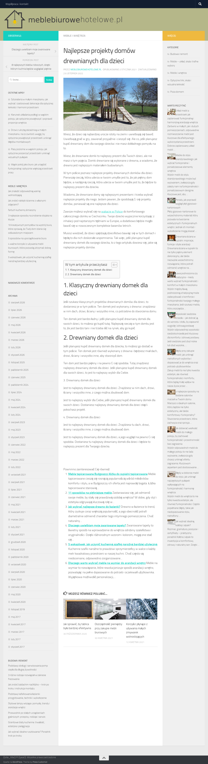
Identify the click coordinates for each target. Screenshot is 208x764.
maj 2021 (15, 504)
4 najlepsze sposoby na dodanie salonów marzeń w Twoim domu (183, 395)
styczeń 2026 (18, 354)
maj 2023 (15, 429)
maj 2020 (15, 594)
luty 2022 (15, 467)
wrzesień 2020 (18, 564)
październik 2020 (19, 557)
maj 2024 (15, 399)
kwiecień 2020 (18, 601)
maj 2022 (15, 452)
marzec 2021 (17, 519)
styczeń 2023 (18, 437)
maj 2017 (15, 616)
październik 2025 (19, 369)
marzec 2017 (17, 631)
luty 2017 (15, 639)
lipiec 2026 (16, 310)
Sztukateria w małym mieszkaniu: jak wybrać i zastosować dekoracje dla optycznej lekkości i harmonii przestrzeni (30, 103)
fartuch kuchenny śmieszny (22, 210)
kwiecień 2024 (18, 407)
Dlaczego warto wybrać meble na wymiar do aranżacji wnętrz (107, 563)
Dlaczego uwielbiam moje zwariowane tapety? (97, 525)
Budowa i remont (179, 54)
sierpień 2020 (18, 572)
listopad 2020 (18, 549)
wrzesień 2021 (18, 474)
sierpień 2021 (18, 482)
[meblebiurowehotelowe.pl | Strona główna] (64, 19)
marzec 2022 (17, 459)
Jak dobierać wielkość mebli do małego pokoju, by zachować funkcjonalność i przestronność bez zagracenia (183, 436)
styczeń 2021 (18, 534)
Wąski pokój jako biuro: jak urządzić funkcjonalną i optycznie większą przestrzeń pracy (30, 168)
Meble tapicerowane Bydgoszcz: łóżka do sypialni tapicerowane (108, 474)
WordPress (17, 762)
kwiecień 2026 (18, 332)
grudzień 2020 (18, 542)
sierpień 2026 (18, 302)
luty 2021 (15, 527)
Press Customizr (40, 762)
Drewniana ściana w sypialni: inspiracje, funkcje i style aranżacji (181, 240)
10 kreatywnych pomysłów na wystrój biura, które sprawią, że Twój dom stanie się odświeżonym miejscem (30, 229)
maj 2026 (15, 324)
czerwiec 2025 (18, 377)
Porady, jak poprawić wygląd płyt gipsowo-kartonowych (182, 203)
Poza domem (177, 91)
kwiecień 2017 (18, 624)
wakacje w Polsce (112, 211)
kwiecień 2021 (18, 512)
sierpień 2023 (18, 422)
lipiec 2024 (16, 392)
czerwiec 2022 (18, 444)
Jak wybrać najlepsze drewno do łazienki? (94, 507)
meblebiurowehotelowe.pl (86, 69)
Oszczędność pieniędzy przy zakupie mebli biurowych (108, 628)
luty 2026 (15, 347)
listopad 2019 (18, 609)
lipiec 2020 (16, 579)
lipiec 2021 (16, 489)
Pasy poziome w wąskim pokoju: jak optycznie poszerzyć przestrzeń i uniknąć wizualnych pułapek (29, 153)
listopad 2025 (18, 362)
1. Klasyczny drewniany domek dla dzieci (90, 269)
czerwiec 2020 (18, 586)
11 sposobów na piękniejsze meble (90, 493)
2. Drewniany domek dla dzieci (84, 274)
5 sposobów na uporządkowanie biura (27, 238)
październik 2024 (19, 384)
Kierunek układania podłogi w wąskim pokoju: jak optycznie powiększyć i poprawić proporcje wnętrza (30, 118)
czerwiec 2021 (18, 497)
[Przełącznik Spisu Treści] (113, 265)
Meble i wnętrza (74, 35)
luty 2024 (15, 414)
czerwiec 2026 (18, 317)
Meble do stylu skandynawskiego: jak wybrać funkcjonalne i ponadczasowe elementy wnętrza (182, 163)
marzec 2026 (17, 339)
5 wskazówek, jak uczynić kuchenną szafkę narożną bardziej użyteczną (112, 544)
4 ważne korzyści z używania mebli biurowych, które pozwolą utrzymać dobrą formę (29, 247)
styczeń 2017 (18, 646)
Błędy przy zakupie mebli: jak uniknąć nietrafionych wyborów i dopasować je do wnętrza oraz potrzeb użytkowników (182, 358)
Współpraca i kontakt (17, 4)
